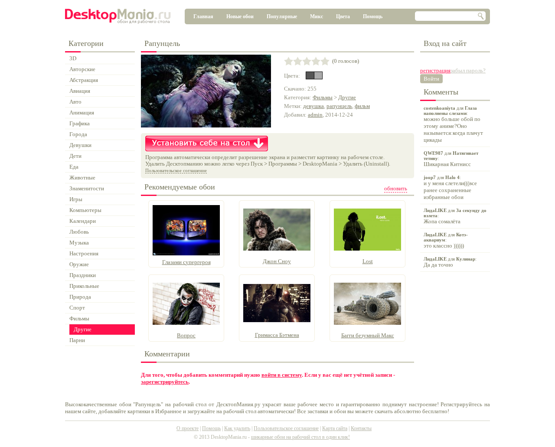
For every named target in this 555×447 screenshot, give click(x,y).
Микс (316, 16)
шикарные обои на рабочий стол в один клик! (300, 437)
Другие (347, 97)
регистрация (435, 70)
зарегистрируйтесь (165, 381)
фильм (362, 106)
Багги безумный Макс (367, 335)
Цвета (343, 16)
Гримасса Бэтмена (277, 335)
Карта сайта (334, 428)
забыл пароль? (468, 70)
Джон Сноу (277, 261)
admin (315, 114)
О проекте (187, 428)
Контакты (361, 428)
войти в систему (281, 375)
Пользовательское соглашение (176, 170)
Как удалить (237, 428)
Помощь (372, 16)
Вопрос (186, 335)
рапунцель (339, 106)
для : (453, 124)
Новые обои (240, 16)
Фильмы (323, 97)
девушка (313, 106)
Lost (367, 261)
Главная (203, 16)
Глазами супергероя (186, 262)
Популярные (282, 16)
